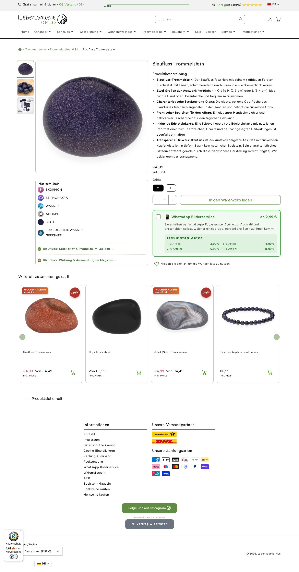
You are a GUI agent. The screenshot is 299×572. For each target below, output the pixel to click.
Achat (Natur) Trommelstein (170, 352)
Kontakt (89, 434)
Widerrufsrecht (95, 472)
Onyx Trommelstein (100, 352)
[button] (149, 398)
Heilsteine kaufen (96, 494)
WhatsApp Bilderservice (101, 467)
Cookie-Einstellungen (99, 450)
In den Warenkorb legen (230, 200)
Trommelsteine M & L (64, 49)
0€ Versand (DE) (71, 4)
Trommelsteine (35, 49)
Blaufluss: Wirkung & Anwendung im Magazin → (80, 260)
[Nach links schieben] (22, 337)
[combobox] (200, 19)
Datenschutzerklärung (100, 445)
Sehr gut (223, 5)
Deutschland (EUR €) (38, 551)
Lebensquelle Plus (269, 553)
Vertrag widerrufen (152, 524)
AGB (87, 478)
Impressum (92, 440)
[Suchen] (240, 19)
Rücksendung (93, 461)
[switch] (14, 556)
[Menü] (20, 531)
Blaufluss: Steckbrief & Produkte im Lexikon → (76, 249)
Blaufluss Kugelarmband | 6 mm (239, 352)
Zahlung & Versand (97, 456)
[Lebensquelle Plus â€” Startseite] (43, 19)
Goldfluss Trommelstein (37, 352)
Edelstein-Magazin (97, 483)
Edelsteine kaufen (97, 489)
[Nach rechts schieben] (277, 337)
